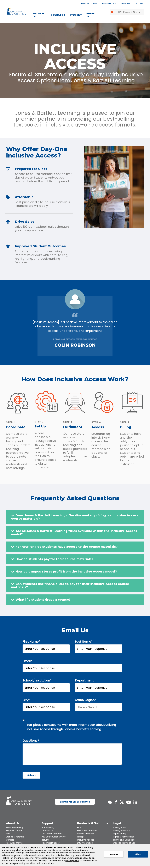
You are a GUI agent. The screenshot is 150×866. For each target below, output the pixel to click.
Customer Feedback (52, 833)
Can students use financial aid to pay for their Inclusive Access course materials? (70, 585)
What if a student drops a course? (43, 599)
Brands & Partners (15, 836)
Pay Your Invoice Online (54, 836)
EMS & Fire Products (87, 830)
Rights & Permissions (123, 836)
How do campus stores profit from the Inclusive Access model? (66, 571)
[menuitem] (41, 15)
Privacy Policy (120, 827)
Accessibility (48, 827)
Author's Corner (14, 830)
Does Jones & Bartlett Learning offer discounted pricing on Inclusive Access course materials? (74, 517)
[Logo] (17, 12)
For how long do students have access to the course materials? (67, 546)
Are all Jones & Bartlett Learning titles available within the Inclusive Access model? (74, 532)
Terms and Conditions (124, 839)
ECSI (79, 827)
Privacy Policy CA (121, 830)
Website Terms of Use (124, 842)
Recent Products (85, 833)
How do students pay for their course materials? (54, 559)
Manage (114, 854)
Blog (8, 833)
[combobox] (127, 12)
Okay (138, 854)
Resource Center (14, 842)
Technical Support (51, 842)
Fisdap (80, 836)
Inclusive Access (85, 839)
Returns (45, 839)
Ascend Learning (14, 827)
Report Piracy (119, 833)
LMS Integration (85, 842)
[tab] (75, 517)
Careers (10, 839)
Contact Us (47, 830)
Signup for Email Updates (75, 801)
